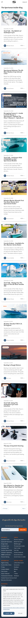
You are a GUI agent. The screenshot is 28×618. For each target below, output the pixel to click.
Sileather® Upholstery (6, 552)
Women (16, 569)
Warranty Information (6, 580)
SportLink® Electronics (6, 541)
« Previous (5, 508)
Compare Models (5, 569)
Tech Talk (16, 550)
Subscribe (23, 529)
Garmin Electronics (18, 554)
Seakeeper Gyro (5, 546)
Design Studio (4, 544)
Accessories (17, 565)
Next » (23, 508)
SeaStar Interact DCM (6, 550)
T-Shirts (16, 573)
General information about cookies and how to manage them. (14, 608)
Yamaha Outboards (18, 552)
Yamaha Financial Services (7, 578)
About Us (3, 586)
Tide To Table (17, 548)
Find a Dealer (4, 571)
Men (15, 571)
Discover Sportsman (19, 539)
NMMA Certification (6, 554)
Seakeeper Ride (5, 548)
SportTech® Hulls (5, 539)
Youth (15, 578)
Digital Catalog (4, 562)
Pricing (3, 567)
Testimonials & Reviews (7, 575)
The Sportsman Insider (19, 546)
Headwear (16, 567)
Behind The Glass (18, 541)
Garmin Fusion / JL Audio (20, 557)
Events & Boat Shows (6, 565)
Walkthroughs (17, 544)
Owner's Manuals (5, 573)
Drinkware (16, 575)
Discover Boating (5, 557)
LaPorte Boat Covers (19, 562)
